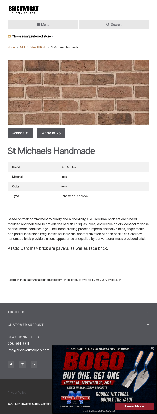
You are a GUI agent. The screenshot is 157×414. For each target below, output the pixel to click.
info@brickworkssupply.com (28, 350)
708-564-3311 (18, 343)
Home (11, 47)
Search (116, 24)
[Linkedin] (34, 364)
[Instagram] (22, 364)
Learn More (134, 406)
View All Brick (38, 47)
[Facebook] (11, 364)
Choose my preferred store (31, 36)
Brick (23, 47)
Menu (45, 24)
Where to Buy (51, 133)
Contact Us (20, 133)
